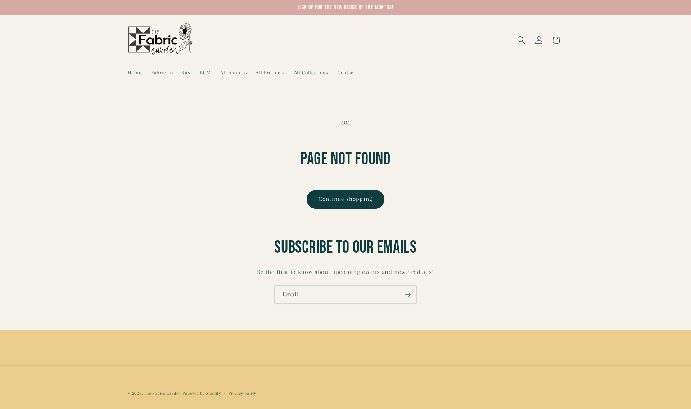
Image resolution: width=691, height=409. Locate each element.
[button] (161, 73)
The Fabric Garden (162, 393)
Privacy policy (242, 393)
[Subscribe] (407, 294)
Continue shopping (345, 199)
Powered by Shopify (201, 393)
